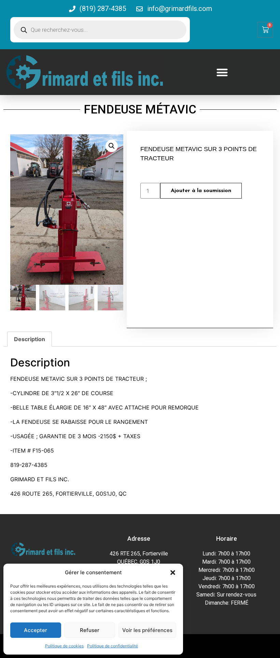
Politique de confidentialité (112, 645)
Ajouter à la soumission (201, 190)
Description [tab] (29, 339)
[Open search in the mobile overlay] (100, 29)
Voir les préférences (147, 630)
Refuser (89, 630)
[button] (172, 572)
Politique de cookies (64, 645)
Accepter (35, 630)
